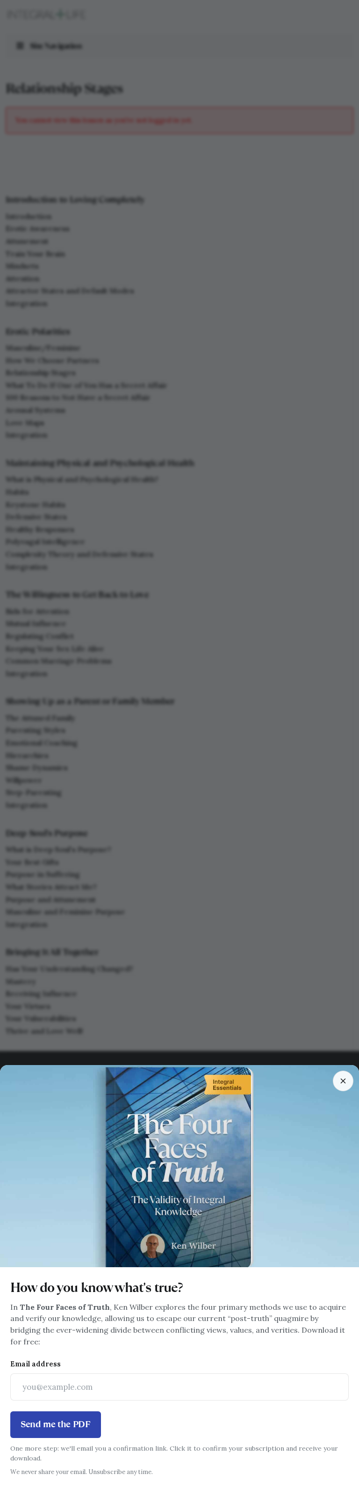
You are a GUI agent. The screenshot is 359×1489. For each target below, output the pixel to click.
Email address (35, 1363)
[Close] (343, 1081)
